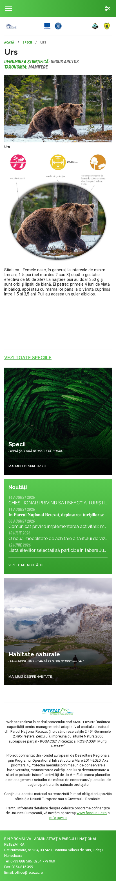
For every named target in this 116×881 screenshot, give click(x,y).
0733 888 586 (21, 861)
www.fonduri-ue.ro (92, 813)
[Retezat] (54, 25)
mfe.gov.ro (58, 818)
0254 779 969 (44, 861)
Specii (27, 42)
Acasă (9, 42)
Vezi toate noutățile (26, 565)
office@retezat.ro (29, 872)
